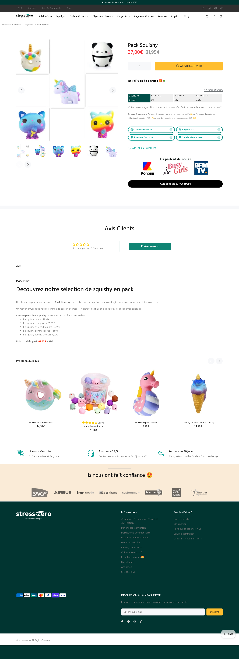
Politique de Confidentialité (135, 533)
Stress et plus (128, 572)
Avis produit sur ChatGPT (175, 184)
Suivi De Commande (51, 8)
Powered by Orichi (213, 90)
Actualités (126, 567)
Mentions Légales (130, 543)
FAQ (20, 8)
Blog (69, 8)
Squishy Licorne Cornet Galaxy (198, 423)
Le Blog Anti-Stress (131, 548)
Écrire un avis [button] (149, 246)
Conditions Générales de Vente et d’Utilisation (139, 521)
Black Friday (127, 562)
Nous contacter (182, 519)
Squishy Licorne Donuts (41, 423)
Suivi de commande (184, 534)
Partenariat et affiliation (133, 528)
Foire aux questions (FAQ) (187, 529)
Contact (32, 8)
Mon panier (180, 524)
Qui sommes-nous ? (131, 552)
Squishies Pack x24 (93, 427)
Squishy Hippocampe (146, 423)
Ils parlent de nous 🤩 (132, 557)
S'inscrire (214, 612)
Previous (21, 90)
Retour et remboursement (135, 538)
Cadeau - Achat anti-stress (188, 539)
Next (112, 90)
